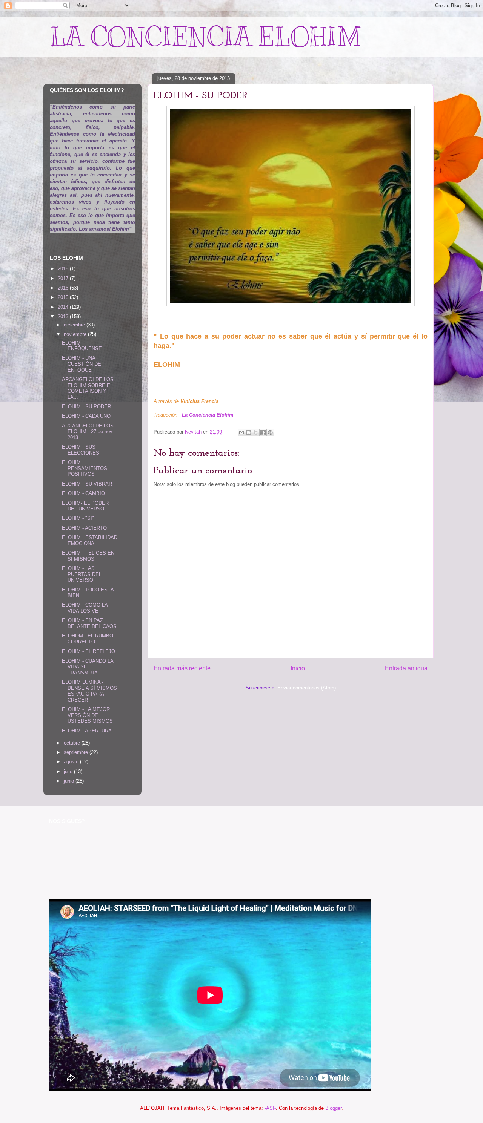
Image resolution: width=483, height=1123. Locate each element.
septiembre (76, 752)
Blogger (333, 1108)
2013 (64, 316)
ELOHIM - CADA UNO (86, 416)
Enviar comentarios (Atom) (306, 688)
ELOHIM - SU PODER (86, 406)
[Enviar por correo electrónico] (241, 432)
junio (69, 781)
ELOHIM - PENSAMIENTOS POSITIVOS (84, 468)
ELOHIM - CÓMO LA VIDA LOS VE (85, 608)
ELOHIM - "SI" (78, 518)
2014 (64, 307)
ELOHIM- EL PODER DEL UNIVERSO (85, 506)
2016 (64, 288)
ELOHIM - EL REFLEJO (88, 651)
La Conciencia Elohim (208, 415)
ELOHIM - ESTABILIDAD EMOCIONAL (89, 540)
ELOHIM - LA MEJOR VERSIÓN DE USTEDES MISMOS (87, 715)
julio (69, 771)
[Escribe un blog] (248, 432)
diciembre (75, 325)
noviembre (76, 334)
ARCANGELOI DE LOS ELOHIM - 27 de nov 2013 (88, 431)
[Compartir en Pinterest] (270, 432)
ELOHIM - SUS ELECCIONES (80, 450)
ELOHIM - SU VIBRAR (87, 484)
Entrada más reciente (182, 668)
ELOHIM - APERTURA (87, 731)
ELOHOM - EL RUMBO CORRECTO (87, 639)
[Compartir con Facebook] (263, 432)
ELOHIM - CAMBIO (83, 493)
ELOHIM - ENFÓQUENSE (82, 346)
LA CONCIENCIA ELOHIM (205, 36)
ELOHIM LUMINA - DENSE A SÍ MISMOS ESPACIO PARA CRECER (89, 691)
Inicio (298, 668)
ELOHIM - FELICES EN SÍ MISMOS (88, 556)
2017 (64, 278)
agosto (72, 761)
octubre (73, 743)
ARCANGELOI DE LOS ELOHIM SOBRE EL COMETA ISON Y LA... (88, 388)
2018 (64, 268)
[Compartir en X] (256, 432)
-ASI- (270, 1108)
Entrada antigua (406, 668)
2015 (64, 297)
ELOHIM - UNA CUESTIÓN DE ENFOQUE (81, 363)
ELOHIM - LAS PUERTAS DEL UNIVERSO (82, 574)
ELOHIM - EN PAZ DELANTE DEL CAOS (89, 623)
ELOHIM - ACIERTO (84, 528)
